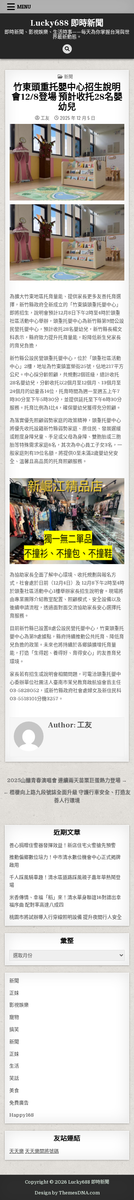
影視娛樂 (19, 1005)
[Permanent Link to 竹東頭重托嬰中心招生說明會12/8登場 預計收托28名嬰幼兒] (67, 162)
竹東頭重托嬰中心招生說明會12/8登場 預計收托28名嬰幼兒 (67, 97)
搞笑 (14, 1029)
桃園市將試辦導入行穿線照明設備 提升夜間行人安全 (65, 917)
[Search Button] (67, 49)
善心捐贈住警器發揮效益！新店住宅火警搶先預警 (62, 845)
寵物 (14, 1017)
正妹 (14, 993)
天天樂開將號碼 (42, 1151)
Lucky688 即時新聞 (67, 23)
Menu (24, 7)
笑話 (14, 1078)
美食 (14, 1090)
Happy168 (21, 1115)
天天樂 (16, 1151)
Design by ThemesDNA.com (67, 1193)
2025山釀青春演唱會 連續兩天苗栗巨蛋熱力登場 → (67, 780)
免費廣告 (19, 1102)
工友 (45, 118)
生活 (14, 1066)
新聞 (68, 76)
